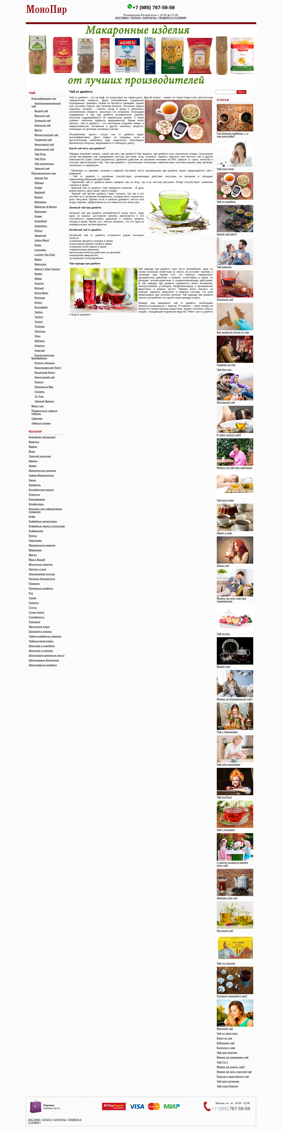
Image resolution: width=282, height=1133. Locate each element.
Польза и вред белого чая (233, 1076)
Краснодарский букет (48, 367)
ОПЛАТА (136, 17)
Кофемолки (36, 531)
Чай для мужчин (227, 1052)
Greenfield (41, 221)
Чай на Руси (224, 797)
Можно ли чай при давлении (234, 467)
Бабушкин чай (225, 1043)
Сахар (32, 598)
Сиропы (34, 602)
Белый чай (41, 111)
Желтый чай (42, 115)
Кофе (32, 516)
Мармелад (35, 550)
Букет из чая (224, 1038)
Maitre (38, 259)
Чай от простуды (227, 1033)
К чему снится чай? (229, 435)
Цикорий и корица (40, 631)
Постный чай (225, 930)
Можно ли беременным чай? (235, 699)
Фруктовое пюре (39, 626)
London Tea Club (45, 254)
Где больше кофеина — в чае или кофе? (232, 135)
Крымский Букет (45, 372)
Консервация (37, 499)
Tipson (39, 321)
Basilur (39, 197)
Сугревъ (40, 391)
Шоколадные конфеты (43, 665)
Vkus (37, 336)
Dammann (41, 211)
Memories (40, 264)
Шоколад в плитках (41, 650)
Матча (38, 130)
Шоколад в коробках (42, 645)
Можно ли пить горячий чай (234, 1071)
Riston (38, 302)
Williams (40, 340)
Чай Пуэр (40, 154)
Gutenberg (41, 226)
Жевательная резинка (42, 470)
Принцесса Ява (44, 386)
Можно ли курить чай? (231, 1067)
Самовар (36, 418)
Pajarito (39, 283)
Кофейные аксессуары (43, 521)
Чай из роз (223, 633)
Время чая (223, 666)
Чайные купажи (41, 423)
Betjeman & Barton (46, 206)
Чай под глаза (225, 168)
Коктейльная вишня (41, 489)
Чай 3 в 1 (222, 1062)
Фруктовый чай (44, 144)
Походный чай (226, 402)
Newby (38, 273)
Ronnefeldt (41, 307)
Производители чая (43, 173)
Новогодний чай (45, 377)
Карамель (35, 485)
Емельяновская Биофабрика (42, 357)
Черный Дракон (44, 401)
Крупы (33, 535)
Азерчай (40, 350)
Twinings (40, 331)
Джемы (33, 461)
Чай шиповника (44, 163)
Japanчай (40, 235)
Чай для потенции (228, 1081)
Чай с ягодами (226, 829)
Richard (39, 288)
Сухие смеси (36, 612)
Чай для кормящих (228, 764)
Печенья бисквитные (42, 578)
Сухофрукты (36, 617)
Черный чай (42, 168)
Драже (32, 465)
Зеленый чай (43, 120)
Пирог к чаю (224, 533)
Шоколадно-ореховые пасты (46, 655)
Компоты (34, 494)
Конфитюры (36, 504)
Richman (40, 297)
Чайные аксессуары (41, 641)
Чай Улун (40, 158)
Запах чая (223, 565)
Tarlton (39, 312)
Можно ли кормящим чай (232, 1057)
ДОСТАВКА (122, 17)
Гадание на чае (226, 364)
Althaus (39, 182)
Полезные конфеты (41, 588)
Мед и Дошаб (37, 559)
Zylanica (40, 345)
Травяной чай (43, 139)
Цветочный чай (44, 149)
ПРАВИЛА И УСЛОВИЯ (172, 17)
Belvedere (40, 202)
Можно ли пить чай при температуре (231, 600)
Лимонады (35, 540)
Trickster (40, 326)
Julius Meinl (42, 240)
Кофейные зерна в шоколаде (47, 526)
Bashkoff (40, 192)
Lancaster (40, 249)
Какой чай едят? (227, 234)
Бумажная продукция (42, 437)
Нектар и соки (37, 569)
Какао (32, 480)
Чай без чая (224, 369)
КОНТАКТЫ (150, 17)
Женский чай (225, 1028)
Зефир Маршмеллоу (41, 475)
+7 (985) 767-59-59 (154, 7)
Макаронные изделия (42, 545)
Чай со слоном (226, 963)
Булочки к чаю (226, 1047)
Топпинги (34, 622)
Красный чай (43, 125)
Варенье (34, 441)
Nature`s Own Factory (47, 269)
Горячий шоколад (40, 456)
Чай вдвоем (224, 267)
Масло (33, 554)
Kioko (38, 245)
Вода (32, 451)
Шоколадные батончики (44, 660)
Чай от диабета (226, 201)
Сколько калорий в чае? (232, 996)
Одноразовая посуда (42, 574)
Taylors (39, 317)
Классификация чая (43, 98)
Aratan (38, 187)
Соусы (33, 607)
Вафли (33, 446)
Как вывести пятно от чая (233, 332)
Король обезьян (45, 363)
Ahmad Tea (41, 178)
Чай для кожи (225, 500)
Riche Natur (41, 293)
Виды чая (37, 406)
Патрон (39, 382)
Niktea (38, 278)
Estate (38, 216)
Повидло (34, 583)
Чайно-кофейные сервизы (45, 636)
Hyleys (38, 230)
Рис (31, 593)
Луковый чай (225, 299)
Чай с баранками (227, 731)
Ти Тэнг (39, 396)
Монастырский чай (46, 135)
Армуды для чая (227, 898)
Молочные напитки (41, 564)
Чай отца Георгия (227, 1086)
